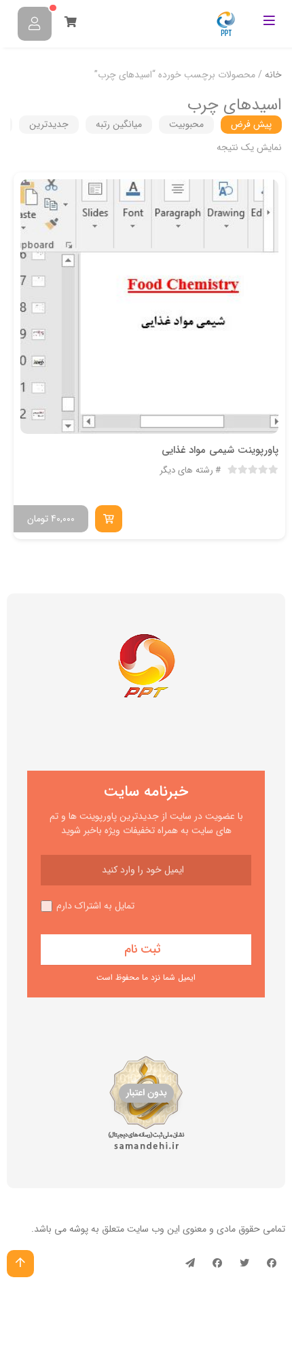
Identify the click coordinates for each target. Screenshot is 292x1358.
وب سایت (145, 1229)
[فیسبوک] (271, 1263)
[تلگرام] (190, 1263)
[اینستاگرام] (217, 1263)
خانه (273, 74)
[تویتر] (244, 1263)
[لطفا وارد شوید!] (35, 24)
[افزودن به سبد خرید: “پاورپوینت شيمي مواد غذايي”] (108, 518)
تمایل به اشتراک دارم (95, 906)
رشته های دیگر (186, 470)
